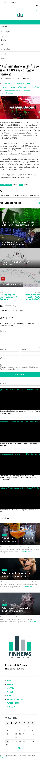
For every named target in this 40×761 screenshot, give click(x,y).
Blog (4, 535)
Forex (3, 36)
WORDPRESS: (5, 310)
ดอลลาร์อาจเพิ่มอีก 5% (11, 284)
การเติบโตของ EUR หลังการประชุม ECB (16, 84)
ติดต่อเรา (4, 59)
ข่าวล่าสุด (4, 383)
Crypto (3, 40)
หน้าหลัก (4, 27)
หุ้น (2, 44)
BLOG (9, 696)
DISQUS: (22, 310)
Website (3, 358)
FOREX (10, 684)
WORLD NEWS (13, 703)
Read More (26, 552)
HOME (9, 681)
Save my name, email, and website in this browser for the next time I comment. (19, 368)
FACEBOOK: (15, 310)
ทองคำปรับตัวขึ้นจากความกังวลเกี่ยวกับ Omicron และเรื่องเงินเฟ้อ (30, 297)
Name (3, 350)
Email (23, 350)
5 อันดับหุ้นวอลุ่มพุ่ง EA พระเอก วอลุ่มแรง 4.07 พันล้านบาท (8, 297)
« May (19, 748)
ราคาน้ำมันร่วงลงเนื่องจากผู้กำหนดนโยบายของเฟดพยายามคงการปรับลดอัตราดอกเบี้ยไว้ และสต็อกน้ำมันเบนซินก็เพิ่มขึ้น (18, 478)
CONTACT (11, 707)
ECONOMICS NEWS (15, 699)
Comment (3, 331)
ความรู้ (3, 54)
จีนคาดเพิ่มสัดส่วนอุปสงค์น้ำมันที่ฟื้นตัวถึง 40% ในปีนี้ (20, 87)
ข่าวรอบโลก (5, 49)
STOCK (10, 692)
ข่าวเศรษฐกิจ (5, 31)
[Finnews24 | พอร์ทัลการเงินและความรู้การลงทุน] (20, 17)
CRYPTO (11, 688)
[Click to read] (20, 218)
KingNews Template (6, 757)
